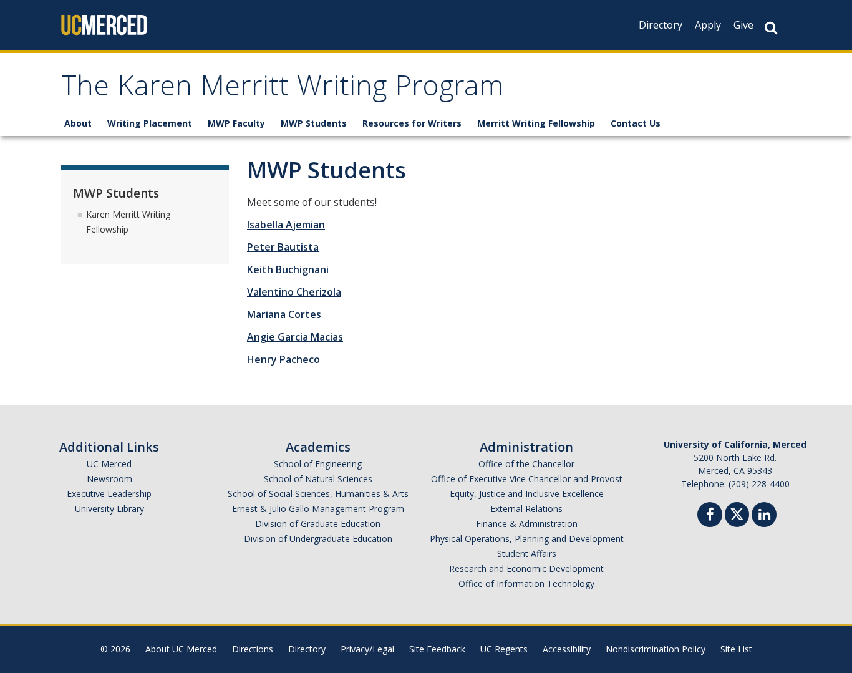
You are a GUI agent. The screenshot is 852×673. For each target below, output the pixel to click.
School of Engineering (318, 464)
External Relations (526, 509)
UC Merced (109, 464)
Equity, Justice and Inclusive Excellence (527, 494)
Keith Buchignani (288, 269)
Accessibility (567, 649)
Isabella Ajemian (286, 224)
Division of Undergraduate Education (318, 539)
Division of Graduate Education (317, 524)
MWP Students (314, 123)
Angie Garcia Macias (295, 337)
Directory (660, 25)
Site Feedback (437, 649)
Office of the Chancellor (526, 464)
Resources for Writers (412, 123)
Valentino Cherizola (294, 292)
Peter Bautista (283, 247)
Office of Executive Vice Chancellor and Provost (526, 479)
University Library (109, 509)
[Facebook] (709, 516)
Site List (736, 649)
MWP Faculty (236, 123)
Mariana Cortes (284, 314)
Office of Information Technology (526, 583)
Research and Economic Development (526, 568)
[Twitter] (737, 513)
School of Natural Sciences (318, 479)
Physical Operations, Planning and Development (527, 539)
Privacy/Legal (367, 649)
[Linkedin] (764, 516)
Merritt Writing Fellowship (536, 123)
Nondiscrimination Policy (655, 649)
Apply (708, 25)
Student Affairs (526, 553)
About (78, 123)
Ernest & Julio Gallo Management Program (318, 509)
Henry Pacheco (283, 359)
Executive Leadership (109, 494)
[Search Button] (771, 28)
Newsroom (109, 479)
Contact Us (636, 123)
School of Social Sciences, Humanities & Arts (318, 494)
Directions (252, 649)
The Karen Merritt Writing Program (282, 89)
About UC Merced (181, 649)
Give (743, 25)
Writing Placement (149, 123)
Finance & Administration (527, 524)
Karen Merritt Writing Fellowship (128, 221)
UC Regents (504, 649)
